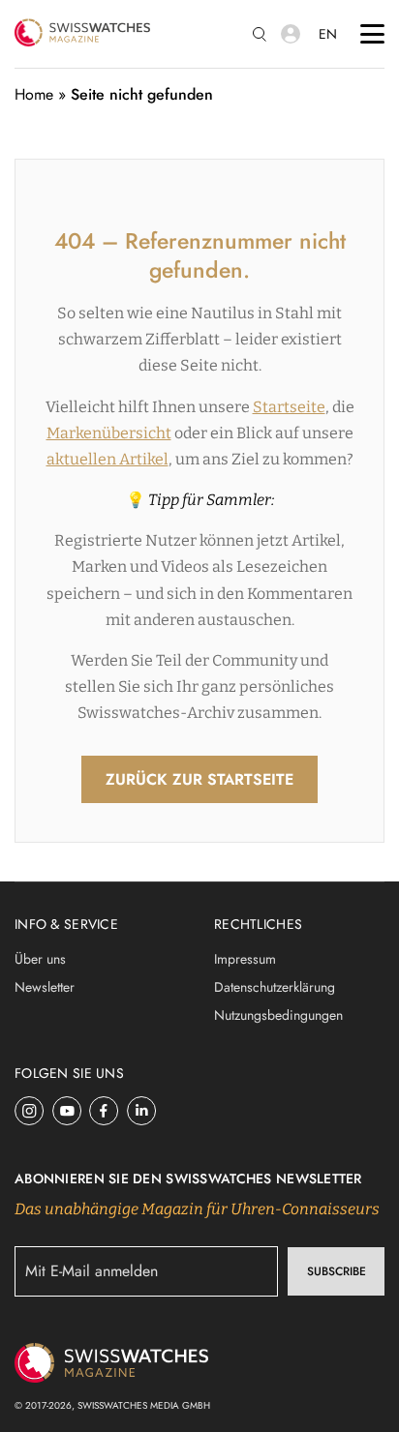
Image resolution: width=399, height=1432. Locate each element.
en (328, 34)
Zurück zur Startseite (199, 779)
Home (34, 94)
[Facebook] (104, 1110)
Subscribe (336, 1271)
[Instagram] (30, 1110)
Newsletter (45, 987)
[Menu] (372, 34)
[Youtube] (67, 1110)
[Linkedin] (142, 1110)
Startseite (289, 407)
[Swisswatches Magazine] (82, 34)
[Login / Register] (290, 34)
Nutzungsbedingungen (278, 1015)
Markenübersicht (108, 433)
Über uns (40, 959)
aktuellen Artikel (107, 459)
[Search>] (259, 34)
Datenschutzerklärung (274, 987)
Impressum (245, 959)
